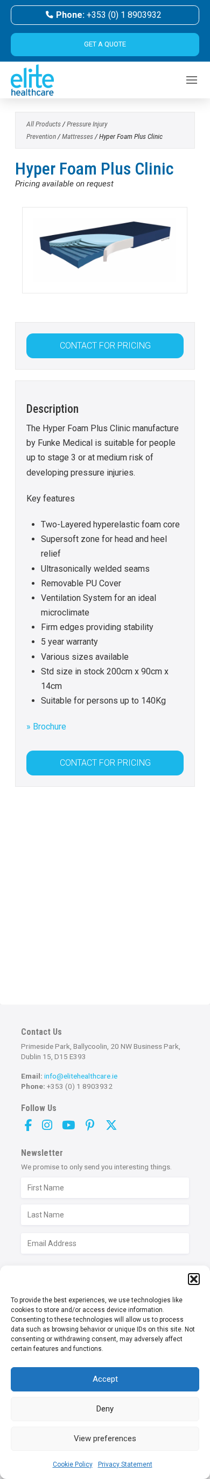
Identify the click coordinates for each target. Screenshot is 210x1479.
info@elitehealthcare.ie (80, 1076)
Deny (105, 1409)
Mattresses (77, 136)
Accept (105, 1379)
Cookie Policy (73, 1464)
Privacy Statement (125, 1464)
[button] (193, 1279)
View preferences (105, 1438)
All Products (43, 123)
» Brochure (46, 726)
